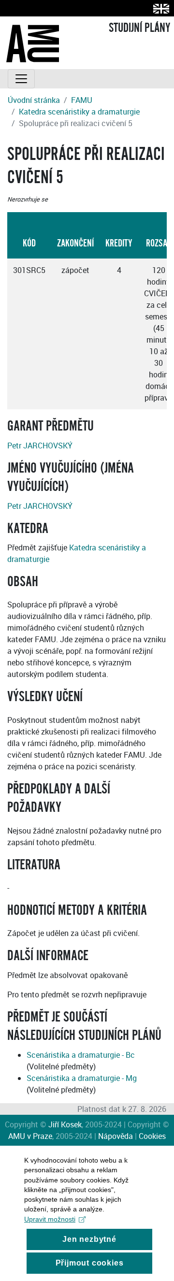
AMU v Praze (30, 1136)
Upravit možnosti (49, 1219)
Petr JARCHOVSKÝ (39, 445)
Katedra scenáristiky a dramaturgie (79, 111)
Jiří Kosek (65, 1124)
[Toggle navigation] (21, 78)
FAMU (81, 100)
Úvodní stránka (34, 100)
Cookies (152, 1136)
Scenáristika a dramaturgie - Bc (81, 1055)
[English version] (159, 8)
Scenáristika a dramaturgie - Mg (82, 1078)
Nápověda (115, 1136)
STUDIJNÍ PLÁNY (139, 28)
